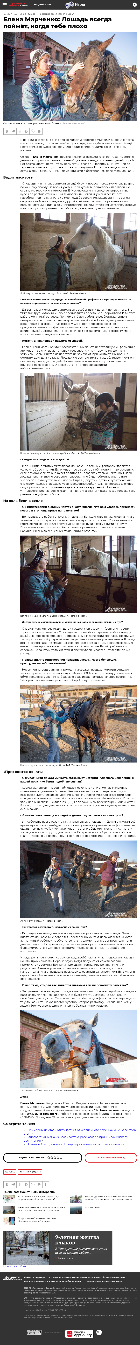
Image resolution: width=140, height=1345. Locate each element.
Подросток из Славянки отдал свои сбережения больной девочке (37, 1219)
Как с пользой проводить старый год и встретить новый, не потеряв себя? (38, 1197)
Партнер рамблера (53, 1332)
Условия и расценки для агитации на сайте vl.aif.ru (52, 1281)
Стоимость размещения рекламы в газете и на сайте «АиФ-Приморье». (87, 1277)
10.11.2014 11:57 (10, 14)
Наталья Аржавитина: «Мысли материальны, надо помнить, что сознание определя (42, 1208)
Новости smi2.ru (14, 1266)
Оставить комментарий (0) (111, 1158)
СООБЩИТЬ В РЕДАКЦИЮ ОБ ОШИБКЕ (103, 1281)
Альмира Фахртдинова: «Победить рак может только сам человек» (74, 1144)
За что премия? (93, 1207)
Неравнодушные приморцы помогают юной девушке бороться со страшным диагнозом (108, 1197)
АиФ (82, 123)
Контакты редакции (34, 1277)
